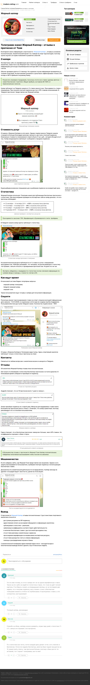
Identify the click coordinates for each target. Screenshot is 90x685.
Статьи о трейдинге (65, 2)
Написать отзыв (40, 40)
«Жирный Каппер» (39, 52)
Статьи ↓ (45, 2)
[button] (22, 6)
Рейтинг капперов (34, 2)
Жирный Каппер (17, 515)
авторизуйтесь (57, 554)
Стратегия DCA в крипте (76, 89)
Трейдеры (54, 2)
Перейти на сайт (54, 40)
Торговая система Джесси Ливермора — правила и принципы (77, 96)
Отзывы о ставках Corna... (79, 172)
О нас (75, 2)
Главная (23, 2)
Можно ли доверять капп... (79, 121)
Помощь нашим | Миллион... (80, 131)
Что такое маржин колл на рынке (77, 111)
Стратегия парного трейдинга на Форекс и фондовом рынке (79, 104)
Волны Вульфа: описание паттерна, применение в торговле (76, 82)
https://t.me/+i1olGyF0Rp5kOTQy (14, 40)
